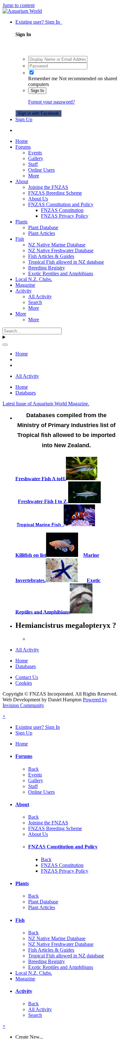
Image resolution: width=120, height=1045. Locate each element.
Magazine (25, 285)
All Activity (40, 296)
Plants (21, 221)
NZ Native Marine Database (56, 244)
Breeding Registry (46, 267)
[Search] (5, 345)
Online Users (41, 170)
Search (35, 302)
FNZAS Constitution (62, 210)
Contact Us (26, 677)
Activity (23, 290)
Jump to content (19, 5)
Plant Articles (41, 233)
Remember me (43, 78)
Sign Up (23, 119)
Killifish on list (30, 555)
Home (21, 141)
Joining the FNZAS (48, 187)
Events (35, 152)
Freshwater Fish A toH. (40, 478)
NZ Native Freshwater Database (60, 250)
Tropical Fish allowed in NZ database (66, 262)
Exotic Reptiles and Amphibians (60, 273)
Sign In (37, 90)
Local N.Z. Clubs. (33, 279)
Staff (33, 164)
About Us (38, 198)
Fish (19, 239)
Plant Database (43, 227)
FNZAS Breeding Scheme (55, 193)
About (21, 181)
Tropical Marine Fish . (40, 524)
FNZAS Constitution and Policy (60, 204)
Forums (23, 147)
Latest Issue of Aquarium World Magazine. (46, 403)
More (33, 175)
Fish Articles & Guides (51, 256)
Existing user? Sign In (38, 22)
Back (33, 769)
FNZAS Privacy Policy (64, 216)
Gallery (35, 158)
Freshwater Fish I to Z (42, 501)
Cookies (23, 683)
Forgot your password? (51, 102)
